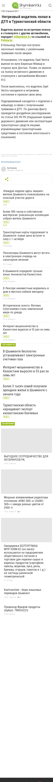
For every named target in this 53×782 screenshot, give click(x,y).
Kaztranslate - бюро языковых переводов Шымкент (22, 591)
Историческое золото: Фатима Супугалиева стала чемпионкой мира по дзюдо (23, 309)
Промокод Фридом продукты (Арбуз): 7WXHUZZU (22, 608)
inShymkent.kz (22, 37)
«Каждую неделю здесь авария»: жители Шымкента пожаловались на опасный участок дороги (26, 194)
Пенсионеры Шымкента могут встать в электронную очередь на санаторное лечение (26, 256)
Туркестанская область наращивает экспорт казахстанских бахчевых (20, 409)
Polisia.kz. (7, 40)
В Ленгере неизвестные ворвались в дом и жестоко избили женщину (26, 289)
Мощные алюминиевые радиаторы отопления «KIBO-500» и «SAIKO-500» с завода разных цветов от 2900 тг (26, 502)
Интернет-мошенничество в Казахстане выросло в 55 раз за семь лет (26, 329)
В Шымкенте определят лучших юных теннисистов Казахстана (23, 272)
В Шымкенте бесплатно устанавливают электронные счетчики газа (24, 355)
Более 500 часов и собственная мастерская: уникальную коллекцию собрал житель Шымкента (26, 215)
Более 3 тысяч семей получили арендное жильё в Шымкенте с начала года (25, 390)
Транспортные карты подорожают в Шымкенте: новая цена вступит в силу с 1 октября (25, 236)
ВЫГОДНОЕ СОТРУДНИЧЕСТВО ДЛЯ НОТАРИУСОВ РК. (26, 458)
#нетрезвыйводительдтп (11, 162)
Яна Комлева (12, 168)
